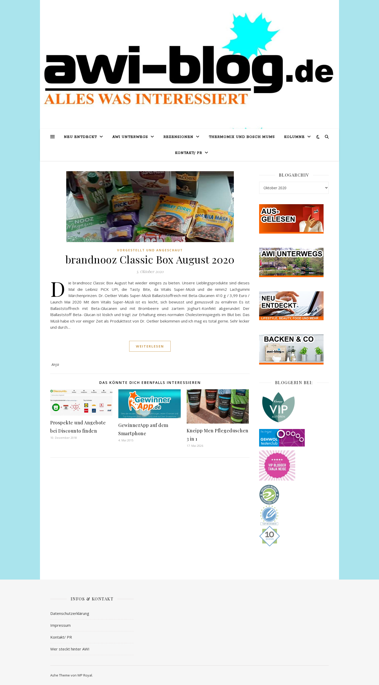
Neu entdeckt (80, 137)
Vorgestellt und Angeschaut (150, 250)
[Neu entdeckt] (294, 305)
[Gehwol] (294, 438)
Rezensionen (178, 137)
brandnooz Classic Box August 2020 (150, 259)
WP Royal (84, 675)
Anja (55, 364)
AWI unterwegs (130, 137)
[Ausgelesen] (294, 219)
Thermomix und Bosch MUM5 (242, 137)
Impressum (60, 625)
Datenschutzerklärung (69, 613)
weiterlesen (150, 346)
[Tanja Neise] (294, 465)
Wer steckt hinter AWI (69, 648)
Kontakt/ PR (188, 153)
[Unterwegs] (294, 262)
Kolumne (294, 137)
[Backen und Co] (294, 349)
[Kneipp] (294, 407)
